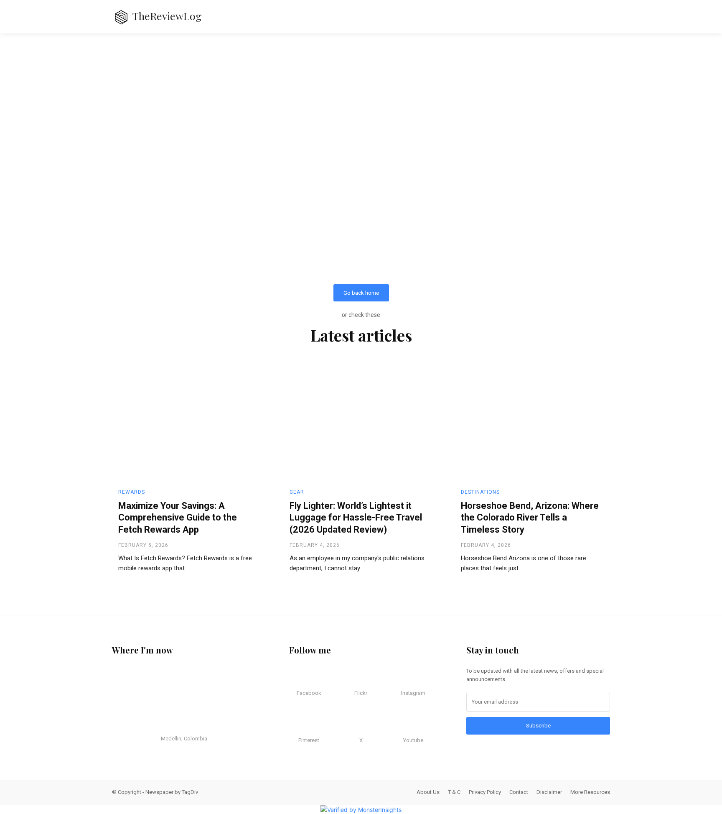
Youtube (413, 740)
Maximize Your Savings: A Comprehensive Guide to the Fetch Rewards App (177, 517)
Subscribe (538, 725)
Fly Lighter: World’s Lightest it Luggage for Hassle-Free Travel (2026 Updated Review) (356, 517)
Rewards (131, 492)
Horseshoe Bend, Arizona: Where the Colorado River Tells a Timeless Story (530, 517)
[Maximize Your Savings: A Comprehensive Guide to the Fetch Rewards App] (189, 423)
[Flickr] (351, 677)
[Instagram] (403, 677)
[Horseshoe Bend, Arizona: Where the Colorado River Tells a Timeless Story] (532, 423)
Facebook (309, 693)
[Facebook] (299, 677)
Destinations (480, 492)
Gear (297, 492)
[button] (593, 16)
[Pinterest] (299, 724)
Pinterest (308, 740)
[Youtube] (403, 724)
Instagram (413, 693)
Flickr (360, 693)
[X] (351, 724)
